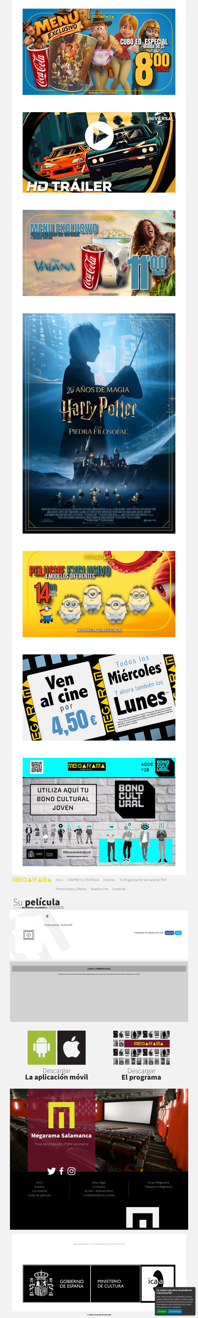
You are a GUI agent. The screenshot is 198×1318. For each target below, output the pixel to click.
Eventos (39, 1186)
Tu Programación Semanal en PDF (143, 879)
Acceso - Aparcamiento (99, 1191)
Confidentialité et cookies (99, 1195)
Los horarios (39, 1191)
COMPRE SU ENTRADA (83, 879)
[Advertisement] (99, 999)
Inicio (59, 879)
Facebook (169, 933)
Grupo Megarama (158, 1182)
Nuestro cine (99, 888)
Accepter (162, 1311)
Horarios (109, 879)
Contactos (99, 1186)
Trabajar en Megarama (158, 1186)
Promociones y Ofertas (71, 888)
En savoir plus (174, 1311)
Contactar (119, 888)
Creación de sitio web (102, 1315)
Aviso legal (98, 1182)
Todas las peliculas (39, 1195)
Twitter (178, 933)
